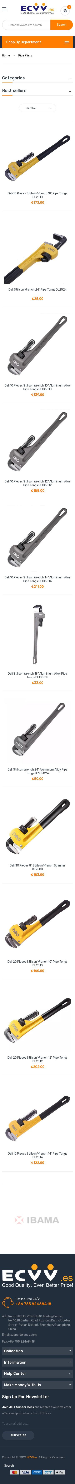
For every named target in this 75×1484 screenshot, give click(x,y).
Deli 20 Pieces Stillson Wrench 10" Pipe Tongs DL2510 (38, 963)
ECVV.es (32, 1457)
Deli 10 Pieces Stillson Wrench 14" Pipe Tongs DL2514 (37, 1155)
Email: (6, 1335)
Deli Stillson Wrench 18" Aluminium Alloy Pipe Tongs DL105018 (37, 675)
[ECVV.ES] (37, 7)
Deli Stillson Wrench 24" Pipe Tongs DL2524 (38, 289)
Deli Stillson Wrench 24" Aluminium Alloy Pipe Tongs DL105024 (38, 771)
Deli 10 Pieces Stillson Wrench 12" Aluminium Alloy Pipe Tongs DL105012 (38, 483)
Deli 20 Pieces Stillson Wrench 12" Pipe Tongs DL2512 (38, 1059)
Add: (5, 1316)
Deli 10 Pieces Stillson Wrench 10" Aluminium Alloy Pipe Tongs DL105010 (38, 387)
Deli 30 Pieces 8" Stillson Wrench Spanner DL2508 (37, 867)
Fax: (5, 1341)
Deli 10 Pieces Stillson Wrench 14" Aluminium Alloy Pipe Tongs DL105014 (38, 579)
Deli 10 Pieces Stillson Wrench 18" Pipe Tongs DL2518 (37, 195)
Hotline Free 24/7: (28, 1299)
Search (9, 1465)
